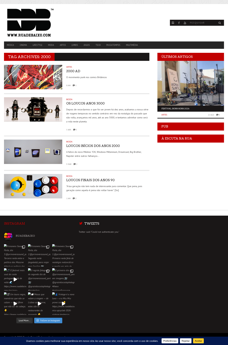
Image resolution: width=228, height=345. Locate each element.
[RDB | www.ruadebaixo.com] (37, 22)
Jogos (87, 45)
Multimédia (132, 45)
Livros (75, 45)
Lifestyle (37, 45)
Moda (51, 45)
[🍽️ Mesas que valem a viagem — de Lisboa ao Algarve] (39, 303)
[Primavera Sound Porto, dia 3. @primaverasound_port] (15, 255)
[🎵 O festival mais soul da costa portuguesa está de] (15, 279)
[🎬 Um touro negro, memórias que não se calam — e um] (15, 303)
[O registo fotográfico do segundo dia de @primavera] (39, 279)
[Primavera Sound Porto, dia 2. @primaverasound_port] (39, 255)
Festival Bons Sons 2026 (175, 108)
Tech (98, 45)
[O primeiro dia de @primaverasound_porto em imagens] (63, 279)
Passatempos (113, 45)
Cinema (23, 45)
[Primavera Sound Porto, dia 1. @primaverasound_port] (63, 255)
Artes (63, 45)
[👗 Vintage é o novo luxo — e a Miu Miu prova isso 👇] (63, 303)
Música (10, 45)
